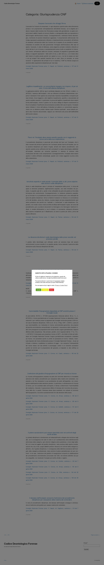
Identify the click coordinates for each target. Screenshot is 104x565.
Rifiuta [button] (51, 290)
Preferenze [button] (45, 290)
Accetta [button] (38, 290)
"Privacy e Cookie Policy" (61, 285)
